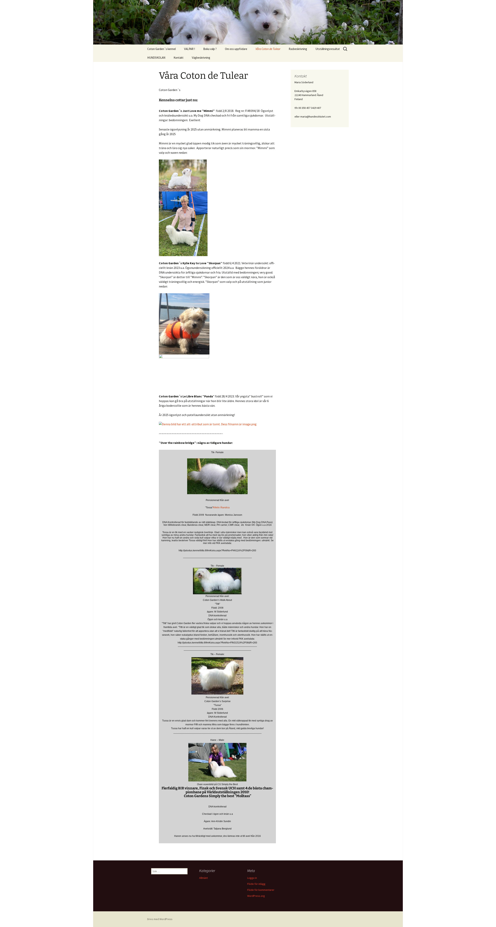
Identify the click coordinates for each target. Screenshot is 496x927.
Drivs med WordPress (159, 919)
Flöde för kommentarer (260, 890)
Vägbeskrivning (201, 57)
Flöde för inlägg (256, 884)
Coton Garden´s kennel (161, 49)
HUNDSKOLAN (156, 57)
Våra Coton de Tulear (268, 49)
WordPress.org (256, 896)
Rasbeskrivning (298, 49)
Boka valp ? (210, 49)
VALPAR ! (189, 49)
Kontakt (178, 57)
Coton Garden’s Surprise (217, 701)
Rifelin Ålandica (221, 507)
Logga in (252, 878)
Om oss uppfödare (236, 49)
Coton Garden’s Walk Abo (216, 600)
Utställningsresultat (327, 49)
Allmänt (203, 878)
